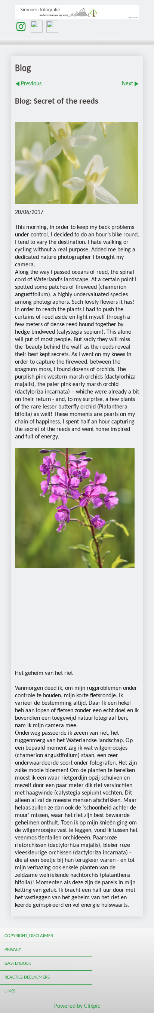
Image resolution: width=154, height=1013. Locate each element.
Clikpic (92, 1006)
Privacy (12, 949)
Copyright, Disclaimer (28, 935)
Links (9, 991)
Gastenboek (17, 963)
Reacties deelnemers (27, 977)
